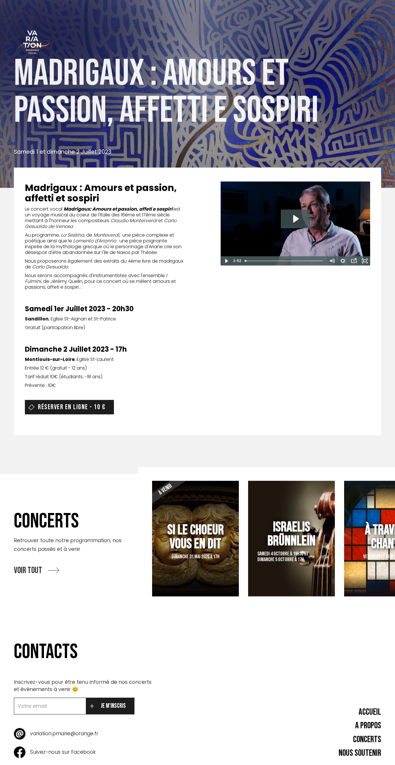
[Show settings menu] (342, 261)
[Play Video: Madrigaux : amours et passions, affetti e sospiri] (295, 219)
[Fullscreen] (364, 261)
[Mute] (331, 261)
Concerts (367, 739)
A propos (368, 725)
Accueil (370, 711)
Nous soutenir (360, 753)
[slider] (285, 261)
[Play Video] (226, 261)
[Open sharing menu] (353, 261)
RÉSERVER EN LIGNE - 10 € (71, 407)
